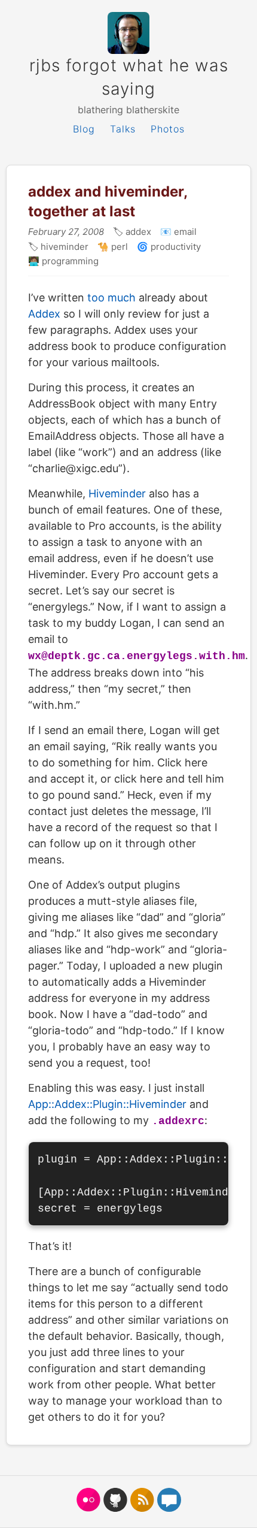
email (184, 231)
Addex (44, 313)
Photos (168, 129)
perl (118, 246)
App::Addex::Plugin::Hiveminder (107, 1104)
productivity (174, 246)
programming (69, 261)
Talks (123, 129)
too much (111, 297)
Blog (84, 129)
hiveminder (63, 246)
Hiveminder (117, 493)
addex (137, 231)
